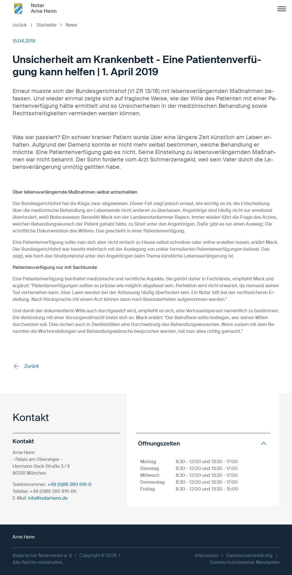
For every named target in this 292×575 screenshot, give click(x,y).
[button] (203, 443)
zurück (22, 25)
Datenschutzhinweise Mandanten (244, 562)
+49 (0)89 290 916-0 (69, 484)
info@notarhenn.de (48, 498)
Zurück (31, 366)
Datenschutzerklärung (249, 555)
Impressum (206, 555)
